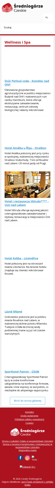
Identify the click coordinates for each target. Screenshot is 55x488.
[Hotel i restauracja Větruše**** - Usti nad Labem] (27, 184)
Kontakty (29, 412)
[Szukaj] (49, 27)
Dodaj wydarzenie (29, 415)
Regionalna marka (28, 450)
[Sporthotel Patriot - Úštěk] (27, 355)
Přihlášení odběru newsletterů (29, 419)
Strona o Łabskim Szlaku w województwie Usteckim (27, 441)
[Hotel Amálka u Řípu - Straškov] (27, 131)
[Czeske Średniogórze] (22, 7)
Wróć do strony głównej (27, 400)
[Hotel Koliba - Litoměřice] (27, 241)
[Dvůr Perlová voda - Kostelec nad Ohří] (27, 64)
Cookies (29, 423)
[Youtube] (34, 458)
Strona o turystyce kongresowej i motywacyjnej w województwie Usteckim (27, 446)
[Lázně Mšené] (27, 295)
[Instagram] (27, 457)
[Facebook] (20, 457)
